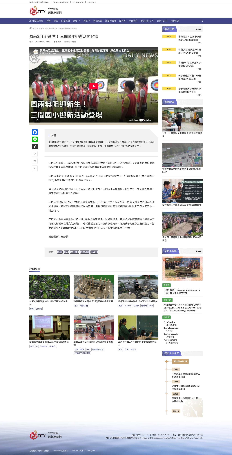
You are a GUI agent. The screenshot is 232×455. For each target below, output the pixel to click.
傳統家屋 (84, 305)
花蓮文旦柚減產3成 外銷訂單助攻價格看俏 (48, 303)
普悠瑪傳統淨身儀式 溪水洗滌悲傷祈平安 (137, 301)
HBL (88, 349)
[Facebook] (35, 132)
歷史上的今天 (147, 20)
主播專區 (133, 20)
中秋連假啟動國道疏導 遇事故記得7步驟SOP (181, 170)
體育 (82, 349)
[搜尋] (202, 21)
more (176, 411)
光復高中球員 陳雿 (82, 353)
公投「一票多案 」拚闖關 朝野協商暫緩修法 (182, 134)
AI (37, 346)
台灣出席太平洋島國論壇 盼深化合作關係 (182, 204)
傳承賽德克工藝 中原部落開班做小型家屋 (93, 301)
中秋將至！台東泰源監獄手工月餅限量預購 (189, 38)
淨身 (151, 305)
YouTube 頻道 (78, 2)
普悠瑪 (144, 305)
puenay (128, 305)
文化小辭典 (162, 20)
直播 (48, 20)
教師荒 (133, 349)
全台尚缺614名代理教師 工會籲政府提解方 (137, 344)
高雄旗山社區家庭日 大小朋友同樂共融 (189, 64)
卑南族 (136, 305)
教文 (66, 252)
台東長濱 (85, 252)
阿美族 (52, 346)
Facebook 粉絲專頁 (60, 2)
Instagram (92, 2)
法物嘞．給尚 (70, 42)
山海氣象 (65, 20)
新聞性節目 (110, 20)
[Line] (35, 139)
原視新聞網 (55, 12)
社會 (126, 349)
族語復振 (44, 346)
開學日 (94, 252)
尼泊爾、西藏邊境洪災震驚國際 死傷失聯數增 (182, 239)
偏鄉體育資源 (98, 349)
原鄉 (60, 252)
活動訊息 (175, 20)
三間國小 (74, 252)
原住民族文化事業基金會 (39, 2)
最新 (56, 20)
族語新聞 (97, 20)
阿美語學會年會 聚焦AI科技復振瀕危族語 (49, 342)
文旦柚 (39, 308)
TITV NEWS (53, 9)
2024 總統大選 (36, 20)
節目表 (122, 20)
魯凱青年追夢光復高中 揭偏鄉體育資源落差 (93, 344)
